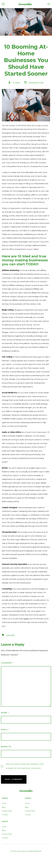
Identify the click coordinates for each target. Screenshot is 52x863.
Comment (7, 663)
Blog (3, 807)
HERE (26, 619)
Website (6, 747)
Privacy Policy (7, 811)
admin (17, 82)
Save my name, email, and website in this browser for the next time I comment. (24, 766)
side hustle (10, 635)
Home (4, 803)
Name (5, 713)
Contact (5, 815)
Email (5, 729)
